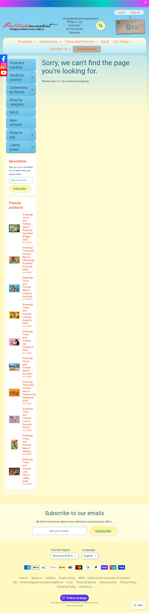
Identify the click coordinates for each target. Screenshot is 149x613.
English (88, 556)
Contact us (61, 49)
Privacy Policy (128, 582)
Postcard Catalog (17, 65)
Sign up (135, 12)
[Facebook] (3, 58)
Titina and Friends (81, 42)
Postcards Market (73, 602)
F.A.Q (69, 582)
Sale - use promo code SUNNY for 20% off (74, 3)
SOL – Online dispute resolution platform (38, 582)
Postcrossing (67, 578)
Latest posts (23, 147)
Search (23, 578)
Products (27, 42)
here (59, 81)
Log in (121, 12)
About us (36, 578)
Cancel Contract (87, 49)
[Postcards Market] (30, 25)
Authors (50, 578)
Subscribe (19, 189)
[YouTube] (3, 72)
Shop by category (17, 102)
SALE (105, 41)
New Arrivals (16, 122)
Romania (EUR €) (63, 556)
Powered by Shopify (74, 605)
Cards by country (23, 77)
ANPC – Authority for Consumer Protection (104, 578)
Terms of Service (86, 582)
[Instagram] (3, 65)
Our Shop (123, 42)
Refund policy (108, 582)
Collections (50, 42)
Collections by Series (23, 89)
